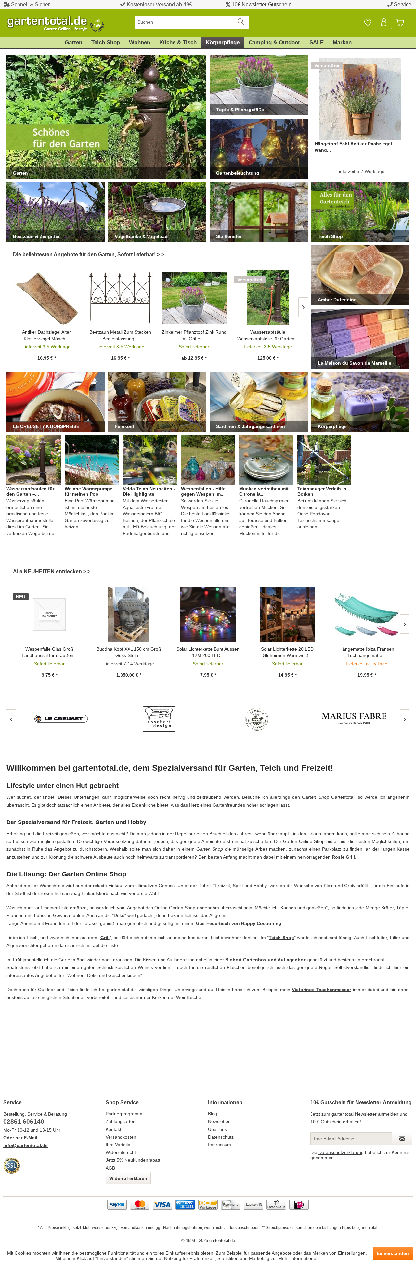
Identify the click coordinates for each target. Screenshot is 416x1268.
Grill (105, 937)
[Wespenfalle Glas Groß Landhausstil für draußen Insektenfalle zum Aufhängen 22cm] (49, 614)
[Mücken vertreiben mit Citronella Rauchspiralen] (266, 460)
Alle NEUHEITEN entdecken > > (51, 571)
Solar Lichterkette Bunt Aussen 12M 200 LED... (208, 652)
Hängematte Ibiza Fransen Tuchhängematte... (366, 652)
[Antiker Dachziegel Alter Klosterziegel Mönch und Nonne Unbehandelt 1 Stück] (46, 297)
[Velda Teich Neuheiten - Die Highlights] (150, 460)
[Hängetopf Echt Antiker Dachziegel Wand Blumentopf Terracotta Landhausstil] (361, 99)
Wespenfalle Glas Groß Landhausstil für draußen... (49, 652)
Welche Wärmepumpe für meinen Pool (88, 491)
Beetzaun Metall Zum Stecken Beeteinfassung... (120, 335)
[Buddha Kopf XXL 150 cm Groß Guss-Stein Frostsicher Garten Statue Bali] (128, 614)
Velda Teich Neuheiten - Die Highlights (149, 491)
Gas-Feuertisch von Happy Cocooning (238, 923)
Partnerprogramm (124, 1113)
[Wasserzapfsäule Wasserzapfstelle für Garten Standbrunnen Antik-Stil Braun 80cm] (268, 297)
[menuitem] (192, 22)
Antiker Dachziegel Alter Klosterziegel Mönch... (46, 335)
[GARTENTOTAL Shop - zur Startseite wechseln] (55, 24)
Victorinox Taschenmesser (321, 989)
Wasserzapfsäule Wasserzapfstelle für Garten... (267, 335)
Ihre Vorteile (118, 1144)
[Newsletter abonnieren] (402, 1138)
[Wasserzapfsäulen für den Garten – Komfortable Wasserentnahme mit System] (33, 460)
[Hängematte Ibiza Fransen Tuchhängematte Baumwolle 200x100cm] (366, 614)
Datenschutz (221, 1137)
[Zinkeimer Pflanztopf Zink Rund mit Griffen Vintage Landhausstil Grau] (194, 297)
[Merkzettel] (367, 22)
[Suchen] (241, 22)
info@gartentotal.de (25, 1145)
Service (402, 4)
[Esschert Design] (159, 719)
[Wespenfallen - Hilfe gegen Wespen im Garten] (208, 460)
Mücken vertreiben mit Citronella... (264, 491)
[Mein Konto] (384, 22)
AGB (110, 1168)
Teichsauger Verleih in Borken (321, 491)
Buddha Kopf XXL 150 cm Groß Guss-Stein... (129, 652)
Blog (212, 1113)
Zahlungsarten (121, 1121)
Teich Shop (281, 937)
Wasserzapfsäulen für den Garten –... (30, 491)
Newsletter (219, 1121)
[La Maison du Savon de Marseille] (257, 719)
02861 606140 (23, 1121)
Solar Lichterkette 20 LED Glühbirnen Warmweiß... (287, 652)
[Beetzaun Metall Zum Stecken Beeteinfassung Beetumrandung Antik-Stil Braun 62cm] (120, 297)
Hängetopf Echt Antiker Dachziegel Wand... (353, 147)
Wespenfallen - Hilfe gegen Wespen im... (203, 491)
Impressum (219, 1144)
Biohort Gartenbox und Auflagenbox (265, 959)
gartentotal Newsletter (354, 1114)
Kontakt (113, 1129)
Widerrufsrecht (121, 1152)
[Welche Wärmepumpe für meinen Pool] (92, 460)
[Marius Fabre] (354, 719)
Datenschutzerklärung (341, 1152)
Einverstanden (393, 1253)
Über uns (217, 1129)
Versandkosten (121, 1137)
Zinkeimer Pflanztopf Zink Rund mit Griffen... (194, 335)
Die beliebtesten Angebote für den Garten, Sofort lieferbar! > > (88, 254)
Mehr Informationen (298, 1258)
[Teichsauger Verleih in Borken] (324, 460)
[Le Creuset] (62, 719)
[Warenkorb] (403, 22)
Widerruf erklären (128, 1178)
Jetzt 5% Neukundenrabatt (133, 1160)
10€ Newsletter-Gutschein (262, 4)
